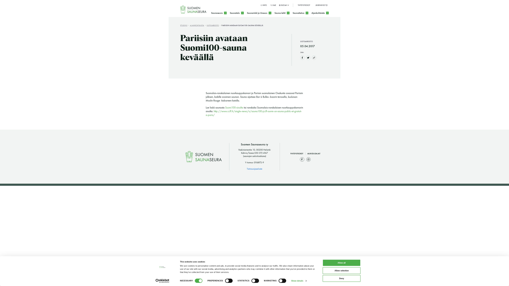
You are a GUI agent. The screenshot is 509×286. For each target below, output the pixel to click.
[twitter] (308, 57)
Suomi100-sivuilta (234, 107)
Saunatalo (235, 12)
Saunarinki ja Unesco (257, 12)
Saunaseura (217, 12)
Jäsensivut (320, 5)
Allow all (342, 263)
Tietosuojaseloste (254, 168)
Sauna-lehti (280, 12)
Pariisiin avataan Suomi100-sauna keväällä (242, 25)
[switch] (229, 281)
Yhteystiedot (304, 5)
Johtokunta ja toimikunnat (229, 23)
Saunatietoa (298, 12)
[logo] (193, 9)
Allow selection (342, 270)
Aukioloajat (313, 153)
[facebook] (302, 57)
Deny (341, 278)
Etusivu (183, 25)
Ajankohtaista (318, 12)
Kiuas (300, 23)
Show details (297, 281)
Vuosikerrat (285, 23)
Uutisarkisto (213, 25)
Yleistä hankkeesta (261, 23)
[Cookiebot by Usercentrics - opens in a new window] (162, 281)
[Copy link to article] (314, 57)
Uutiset (319, 23)
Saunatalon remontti (244, 23)
